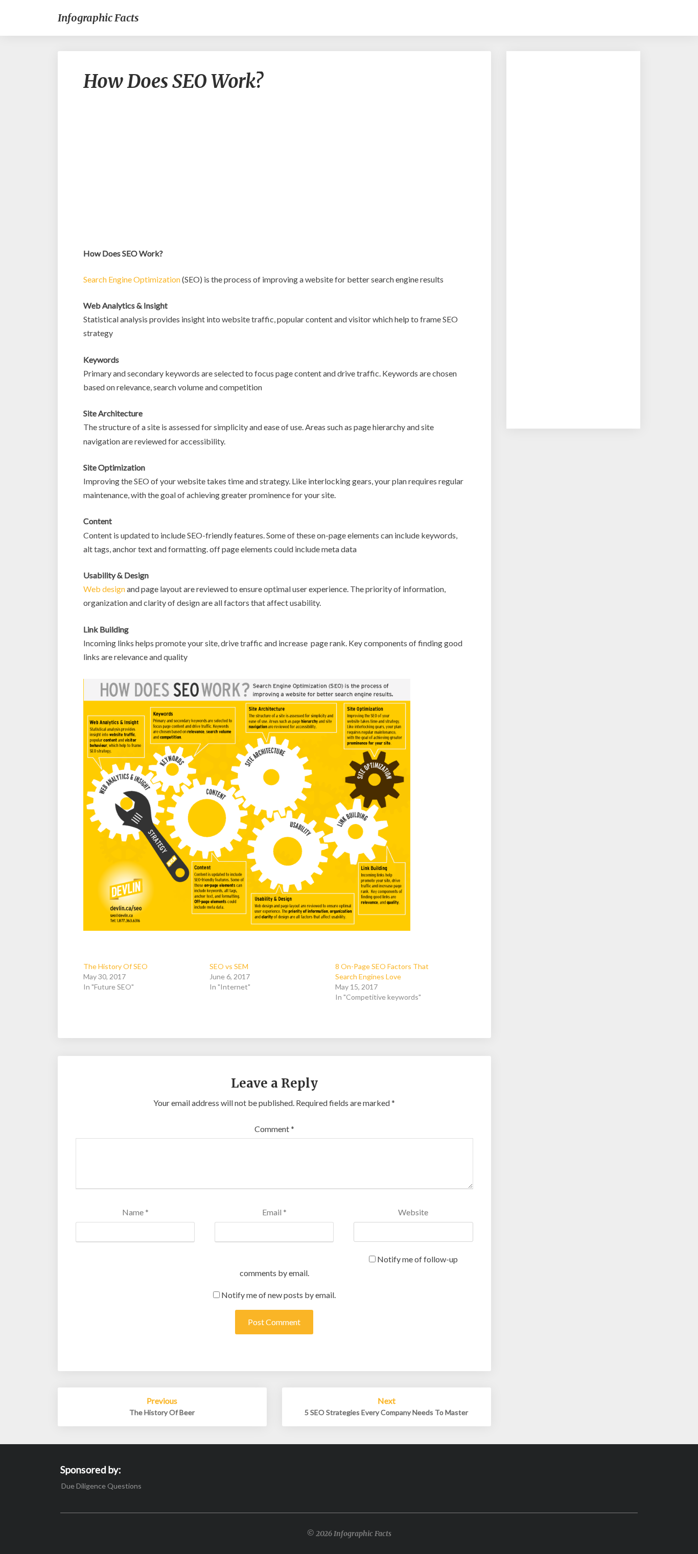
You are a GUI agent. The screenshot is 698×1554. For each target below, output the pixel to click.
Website (413, 1212)
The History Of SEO (115, 966)
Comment (274, 1129)
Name (135, 1212)
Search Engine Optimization (131, 279)
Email (274, 1212)
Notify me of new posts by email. (278, 1295)
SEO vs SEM (229, 966)
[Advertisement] (274, 174)
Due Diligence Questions (101, 1485)
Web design (104, 589)
